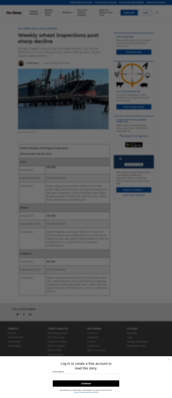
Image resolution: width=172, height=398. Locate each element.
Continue (86, 383)
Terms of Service (79, 392)
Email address (58, 372)
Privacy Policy (93, 392)
